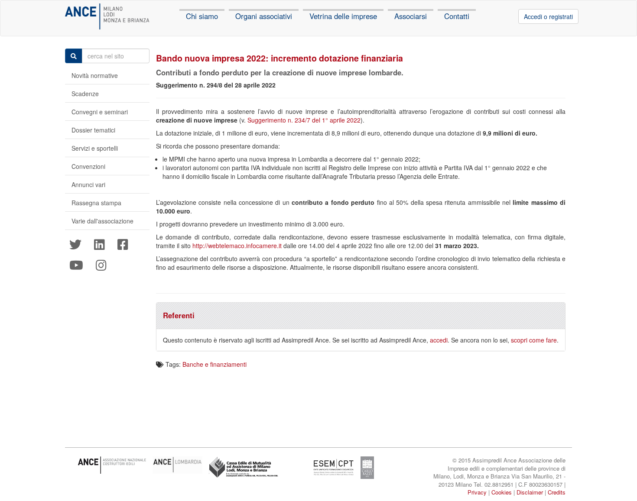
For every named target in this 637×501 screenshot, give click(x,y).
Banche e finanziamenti (214, 364)
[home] (107, 16)
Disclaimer (530, 492)
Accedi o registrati (548, 16)
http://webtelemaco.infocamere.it (237, 245)
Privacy (477, 492)
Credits (557, 492)
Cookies (501, 492)
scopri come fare (534, 340)
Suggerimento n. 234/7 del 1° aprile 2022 (304, 120)
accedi (439, 340)
